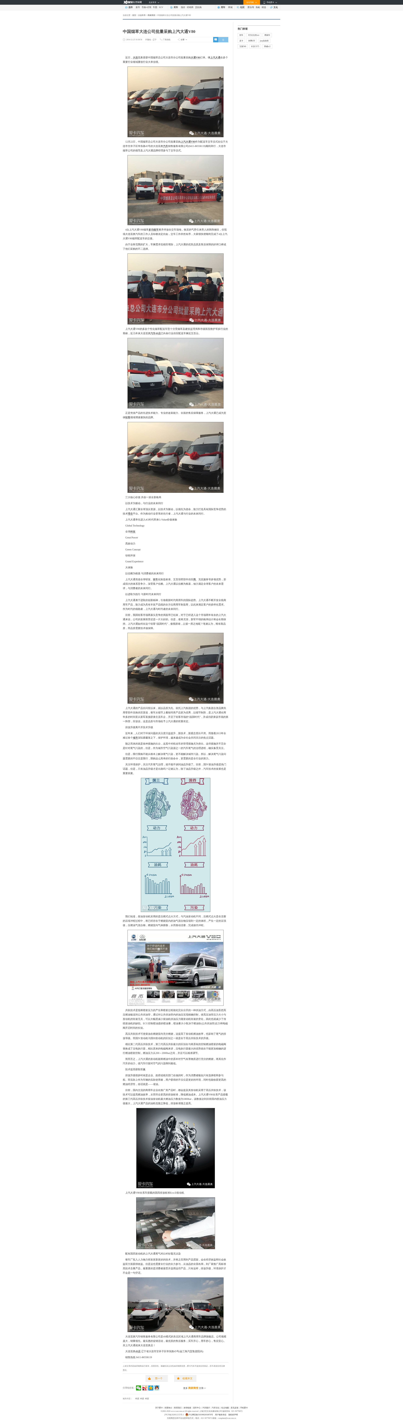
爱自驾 (250, 7)
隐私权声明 (233, 1415)
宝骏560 (242, 46)
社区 (242, 7)
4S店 (138, 1351)
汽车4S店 (155, 333)
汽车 (165, 146)
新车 (138, 7)
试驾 (149, 7)
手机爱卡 (244, 1408)
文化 (275, 7)
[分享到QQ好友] (156, 1387)
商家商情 (151, 15)
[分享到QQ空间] (150, 1387)
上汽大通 (215, 57)
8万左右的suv (253, 35)
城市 (135, 737)
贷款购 (198, 7)
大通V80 (195, 57)
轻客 (127, 417)
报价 (183, 7)
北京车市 (152, 2)
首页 (134, 15)
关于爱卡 (159, 1408)
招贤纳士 (168, 1408)
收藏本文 (187, 1378)
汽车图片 (206, 1408)
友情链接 (187, 1408)
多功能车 (154, 229)
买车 (176, 7)
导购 (144, 7)
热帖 (258, 7)
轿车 (155, 579)
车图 (155, 7)
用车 (223, 7)
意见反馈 (234, 1408)
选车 (130, 7)
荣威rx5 (267, 46)
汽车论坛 (215, 1408)
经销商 (190, 7)
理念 (130, 513)
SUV (161, 7)
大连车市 (142, 15)
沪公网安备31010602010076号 (200, 1415)
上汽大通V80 (188, 141)
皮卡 (241, 41)
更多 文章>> (194, 1388)
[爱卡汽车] (133, 2)
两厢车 (267, 35)
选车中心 (197, 1408)
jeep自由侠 (264, 41)
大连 (135, 57)
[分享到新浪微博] (144, 1387)
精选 (264, 7)
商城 (230, 7)
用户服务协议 (221, 1415)
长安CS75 (255, 46)
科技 (132, 531)
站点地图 (225, 1408)
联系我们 (178, 1408)
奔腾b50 (251, 41)
